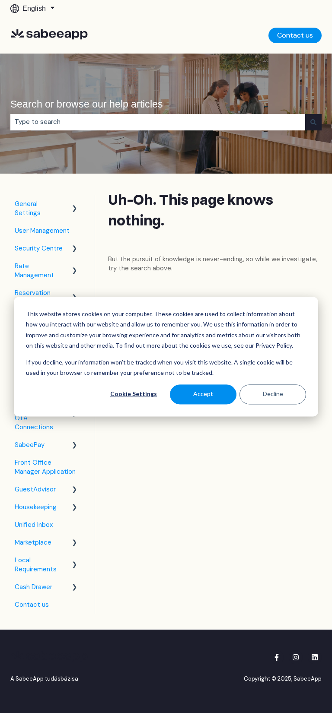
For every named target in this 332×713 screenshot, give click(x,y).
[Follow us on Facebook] (277, 657)
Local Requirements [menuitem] (36, 565)
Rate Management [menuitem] (34, 270)
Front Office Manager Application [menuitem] (45, 467)
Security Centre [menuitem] (39, 248)
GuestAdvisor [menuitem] (35, 489)
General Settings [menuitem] (28, 208)
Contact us (295, 35)
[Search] (313, 122)
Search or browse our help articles (86, 104)
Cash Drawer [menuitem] (33, 587)
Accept (203, 394)
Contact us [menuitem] (32, 604)
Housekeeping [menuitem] (36, 507)
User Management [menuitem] (42, 230)
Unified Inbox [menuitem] (34, 524)
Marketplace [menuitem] (33, 542)
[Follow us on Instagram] (296, 657)
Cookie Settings (133, 394)
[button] (75, 205)
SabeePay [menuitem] (30, 444)
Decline (273, 394)
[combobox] (157, 122)
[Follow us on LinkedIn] (315, 657)
